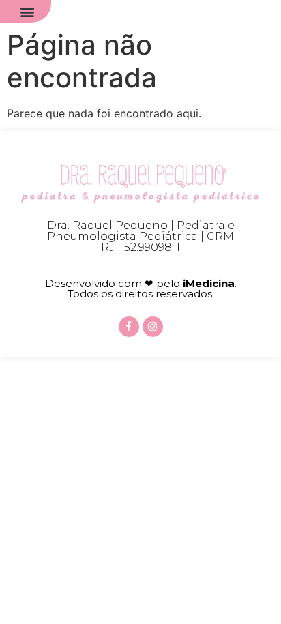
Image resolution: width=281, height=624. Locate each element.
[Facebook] (129, 326)
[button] (27, 11)
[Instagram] (153, 326)
